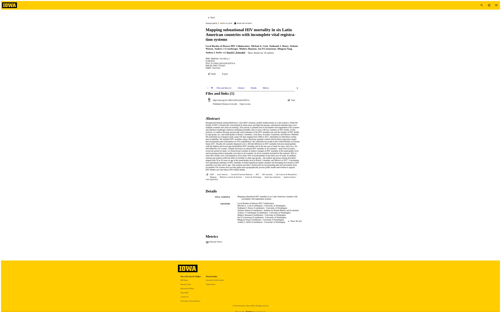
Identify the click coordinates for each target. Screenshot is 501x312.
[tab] (223, 88)
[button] (291, 100)
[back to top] (211, 88)
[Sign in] (489, 5)
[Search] (481, 5)
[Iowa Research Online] (9, 5)
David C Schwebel (236, 52)
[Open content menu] (496, 5)
